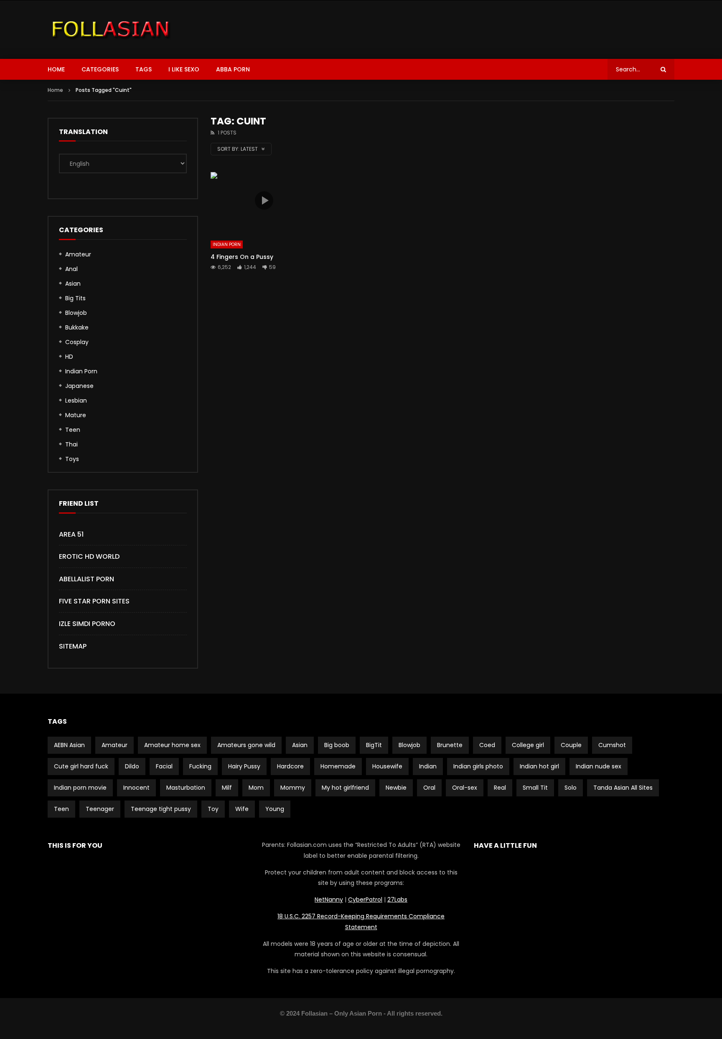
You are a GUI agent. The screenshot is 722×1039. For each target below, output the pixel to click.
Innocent (136, 787)
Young (274, 809)
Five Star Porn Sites (94, 601)
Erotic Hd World (89, 556)
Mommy (292, 787)
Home (56, 69)
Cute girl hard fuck (81, 766)
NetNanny (329, 899)
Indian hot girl (539, 766)
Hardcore (290, 766)
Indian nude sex (598, 766)
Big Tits (75, 298)
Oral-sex (464, 787)
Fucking (200, 766)
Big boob (336, 745)
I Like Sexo (183, 69)
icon (264, 200)
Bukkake (77, 327)
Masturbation (185, 787)
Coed (487, 745)
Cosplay (77, 342)
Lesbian (76, 400)
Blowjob (76, 313)
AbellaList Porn (86, 579)
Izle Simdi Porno (87, 623)
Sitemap (72, 646)
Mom (256, 787)
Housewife (387, 766)
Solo (570, 787)
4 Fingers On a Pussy (242, 257)
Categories (100, 69)
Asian (73, 283)
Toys (72, 459)
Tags (143, 69)
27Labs (397, 899)
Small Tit (535, 787)
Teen (72, 430)
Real (500, 787)
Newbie (396, 787)
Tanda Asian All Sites (623, 787)
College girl (528, 745)
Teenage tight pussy (161, 809)
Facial (164, 766)
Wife (242, 809)
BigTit (374, 745)
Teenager (100, 809)
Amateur (78, 254)
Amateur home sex (172, 745)
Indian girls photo (478, 766)
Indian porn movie (80, 787)
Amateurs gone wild (246, 745)
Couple (571, 745)
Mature (75, 415)
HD (69, 356)
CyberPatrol (365, 899)
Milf (227, 787)
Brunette (450, 745)
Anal (71, 269)
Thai (71, 444)
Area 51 (71, 534)
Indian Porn (227, 244)
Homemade (338, 766)
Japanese (79, 386)
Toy (213, 809)
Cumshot (612, 745)
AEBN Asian (69, 745)
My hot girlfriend (345, 787)
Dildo (132, 766)
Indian (428, 766)
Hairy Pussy (244, 766)
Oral (429, 787)
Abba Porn (233, 69)
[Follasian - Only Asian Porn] (111, 29)
